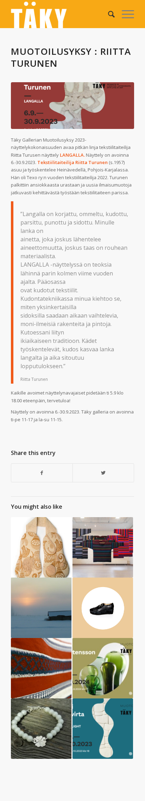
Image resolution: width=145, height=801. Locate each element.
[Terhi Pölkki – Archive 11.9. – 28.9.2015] (102, 608)
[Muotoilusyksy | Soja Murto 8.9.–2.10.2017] (41, 668)
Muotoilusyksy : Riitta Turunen (71, 57)
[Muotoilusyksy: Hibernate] (41, 547)
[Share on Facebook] (41, 473)
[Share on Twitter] (103, 473)
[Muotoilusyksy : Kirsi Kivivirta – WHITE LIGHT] (102, 728)
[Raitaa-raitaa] (102, 547)
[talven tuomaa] (41, 608)
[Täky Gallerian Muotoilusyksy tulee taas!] (102, 668)
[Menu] (124, 14)
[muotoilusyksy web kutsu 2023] (72, 105)
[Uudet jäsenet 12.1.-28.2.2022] (41, 728)
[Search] (108, 14)
